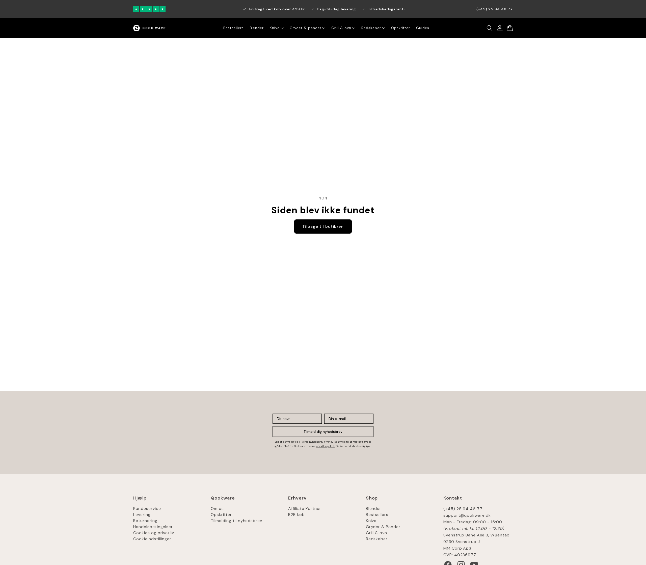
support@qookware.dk (467, 515)
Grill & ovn (376, 532)
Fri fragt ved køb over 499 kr (277, 9)
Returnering (145, 520)
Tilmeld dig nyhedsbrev (323, 431)
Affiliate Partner (304, 508)
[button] (490, 28)
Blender (374, 508)
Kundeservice (147, 508)
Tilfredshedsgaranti (386, 9)
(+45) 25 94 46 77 (462, 508)
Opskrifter (221, 514)
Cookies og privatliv (153, 532)
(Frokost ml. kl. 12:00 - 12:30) (473, 528)
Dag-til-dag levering (336, 9)
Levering (142, 514)
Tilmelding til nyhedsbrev (236, 520)
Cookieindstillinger (152, 538)
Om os (217, 508)
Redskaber (377, 538)
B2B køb (296, 514)
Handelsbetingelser (153, 526)
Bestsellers (377, 514)
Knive (371, 520)
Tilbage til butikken (322, 226)
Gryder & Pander (383, 526)
